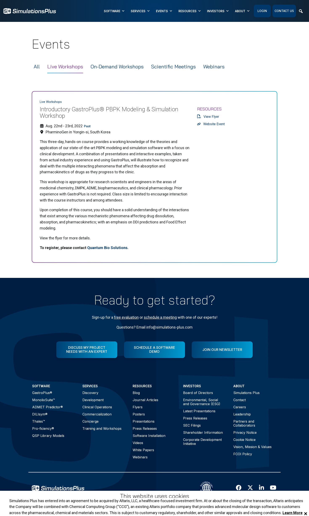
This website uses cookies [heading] (154, 496)
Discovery (90, 393)
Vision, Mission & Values (252, 447)
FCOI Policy (242, 454)
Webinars (213, 66)
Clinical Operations (97, 407)
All (37, 66)
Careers (239, 407)
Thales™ (38, 421)
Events (162, 11)
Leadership (242, 414)
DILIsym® (40, 414)
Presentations (143, 421)
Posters (139, 414)
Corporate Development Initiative (202, 442)
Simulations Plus (246, 393)
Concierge (90, 421)
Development (93, 400)
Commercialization (97, 414)
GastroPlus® (42, 393)
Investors (215, 11)
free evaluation (126, 317)
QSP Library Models (48, 436)
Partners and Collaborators (244, 423)
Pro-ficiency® (43, 428)
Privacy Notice (245, 432)
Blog (136, 393)
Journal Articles (145, 400)
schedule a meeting (160, 317)
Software (112, 11)
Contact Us (284, 11)
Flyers (138, 407)
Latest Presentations (199, 411)
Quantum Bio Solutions (107, 247)
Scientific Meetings (173, 66)
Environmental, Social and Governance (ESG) (201, 402)
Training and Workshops (101, 428)
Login (262, 11)
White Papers (143, 450)
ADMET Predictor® (47, 407)
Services (138, 11)
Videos (138, 443)
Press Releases (145, 428)
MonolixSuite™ (43, 400)
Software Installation (149, 436)
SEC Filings (192, 425)
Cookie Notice (244, 440)
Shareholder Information (203, 432)
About (240, 11)
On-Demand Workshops (117, 66)
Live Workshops (65, 66)
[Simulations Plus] (29, 10)
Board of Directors (198, 393)
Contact (239, 400)
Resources (187, 11)
